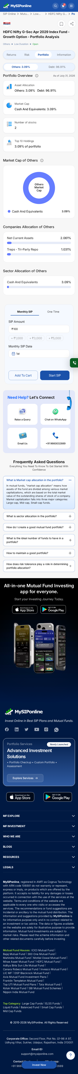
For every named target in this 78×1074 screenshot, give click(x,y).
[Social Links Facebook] (7, 730)
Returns (11, 54)
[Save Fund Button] (61, 24)
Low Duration (21, 44)
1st (18, 353)
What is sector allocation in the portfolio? (31, 516)
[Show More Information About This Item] (36, 75)
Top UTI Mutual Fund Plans (19, 984)
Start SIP (55, 375)
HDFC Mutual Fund (48, 961)
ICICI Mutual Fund (42, 950)
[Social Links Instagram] (46, 730)
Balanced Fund (30, 1007)
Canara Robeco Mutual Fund (20, 969)
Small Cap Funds (51, 1007)
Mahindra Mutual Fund (17, 957)
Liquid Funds (10, 1007)
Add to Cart (23, 375)
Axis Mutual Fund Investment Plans (24, 976)
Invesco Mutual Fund (53, 969)
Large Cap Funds (32, 1003)
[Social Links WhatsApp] (56, 730)
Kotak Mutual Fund (14, 988)
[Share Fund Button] (72, 24)
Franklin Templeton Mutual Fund (22, 980)
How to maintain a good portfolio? (27, 553)
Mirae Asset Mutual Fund (18, 961)
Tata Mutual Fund (49, 984)
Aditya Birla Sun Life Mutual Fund (23, 965)
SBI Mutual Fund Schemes (45, 988)
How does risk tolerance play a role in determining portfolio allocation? (37, 565)
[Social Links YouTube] (36, 730)
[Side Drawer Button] (71, 6)
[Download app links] (25, 609)
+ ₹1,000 (17, 338)
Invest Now (39, 1064)
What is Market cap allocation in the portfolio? (34, 480)
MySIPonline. (35, 1022)
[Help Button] (70, 1055)
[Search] (55, 6)
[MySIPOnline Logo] (17, 6)
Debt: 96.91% (57, 66)
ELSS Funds (52, 1003)
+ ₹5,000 (54, 338)
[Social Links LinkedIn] (17, 730)
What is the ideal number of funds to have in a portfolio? (34, 540)
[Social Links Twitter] (27, 730)
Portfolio (43, 54)
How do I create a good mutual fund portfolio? (34, 527)
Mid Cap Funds (12, 1011)
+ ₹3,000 (35, 338)
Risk (27, 54)
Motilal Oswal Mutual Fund (49, 957)
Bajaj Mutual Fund (14, 954)
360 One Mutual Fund (41, 954)
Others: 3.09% (21, 66)
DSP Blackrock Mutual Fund (31, 973)
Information (64, 54)
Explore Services (23, 778)
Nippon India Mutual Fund (18, 992)
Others (6, 44)
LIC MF (7, 973)
